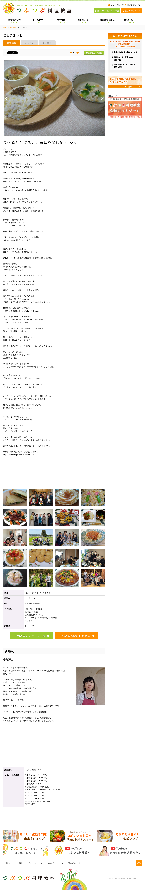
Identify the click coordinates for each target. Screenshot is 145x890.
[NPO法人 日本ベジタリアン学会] (125, 107)
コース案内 (37, 20)
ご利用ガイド (84, 20)
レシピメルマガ (117, 5)
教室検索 (61, 20)
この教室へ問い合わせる (74, 636)
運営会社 (8, 863)
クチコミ (47, 42)
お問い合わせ (130, 20)
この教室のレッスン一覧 (29, 636)
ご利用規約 (20, 863)
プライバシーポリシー (36, 863)
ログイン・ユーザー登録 (108, 11)
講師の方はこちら (132, 11)
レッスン (29, 42)
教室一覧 (13, 27)
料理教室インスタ (134, 5)
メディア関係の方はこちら (71, 863)
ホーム (5, 27)
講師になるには (107, 20)
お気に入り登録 (95, 52)
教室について (14, 20)
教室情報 (11, 42)
